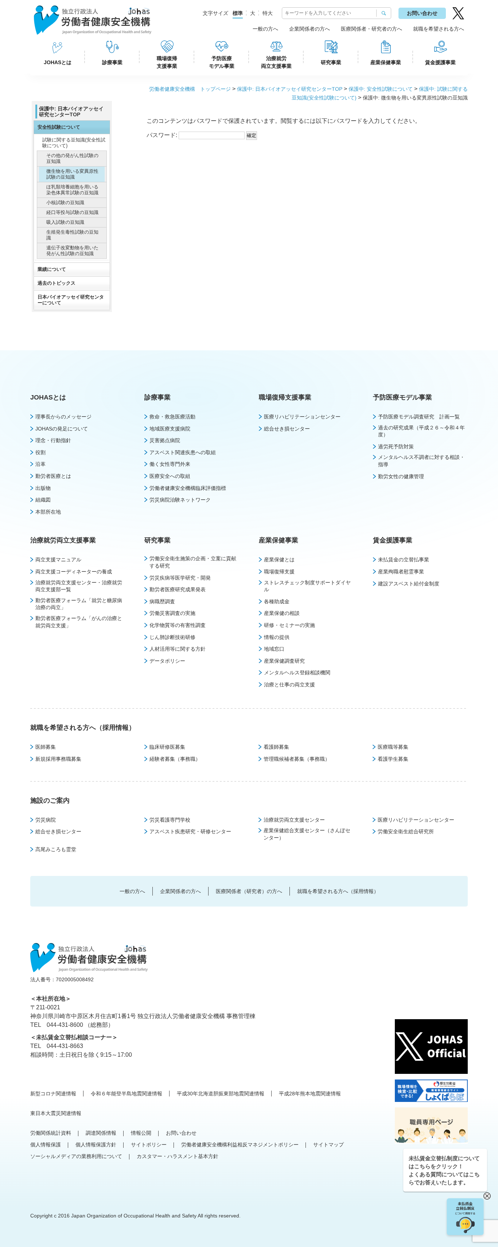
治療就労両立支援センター (294, 820)
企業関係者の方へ (309, 29)
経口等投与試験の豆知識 (72, 212)
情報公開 (141, 1133)
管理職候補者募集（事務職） (297, 759)
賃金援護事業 (440, 62)
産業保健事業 (385, 62)
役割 (40, 452)
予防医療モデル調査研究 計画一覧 (419, 417)
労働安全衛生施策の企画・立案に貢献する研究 (192, 562)
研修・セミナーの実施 (289, 625)
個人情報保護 (45, 1144)
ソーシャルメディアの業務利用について (76, 1156)
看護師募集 (276, 747)
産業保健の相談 (282, 613)
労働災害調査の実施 (172, 613)
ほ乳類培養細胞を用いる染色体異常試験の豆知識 (72, 189)
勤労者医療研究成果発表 (177, 589)
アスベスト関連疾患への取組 (182, 452)
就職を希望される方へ (438, 29)
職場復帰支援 (279, 571)
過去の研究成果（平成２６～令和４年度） (421, 431)
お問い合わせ (422, 13)
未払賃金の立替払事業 (403, 559)
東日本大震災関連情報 (55, 1113)
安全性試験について (59, 127)
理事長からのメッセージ (63, 417)
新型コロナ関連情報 (53, 1093)
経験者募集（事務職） (175, 759)
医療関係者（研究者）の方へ (249, 891)
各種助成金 (276, 601)
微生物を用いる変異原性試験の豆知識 (72, 174)
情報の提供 (276, 637)
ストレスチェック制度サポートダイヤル (307, 586)
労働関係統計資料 (50, 1133)
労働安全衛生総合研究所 (406, 831)
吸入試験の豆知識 (65, 222)
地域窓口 (274, 649)
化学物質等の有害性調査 (177, 625)
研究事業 (331, 62)
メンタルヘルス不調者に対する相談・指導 (421, 460)
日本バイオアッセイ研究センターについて (71, 299)
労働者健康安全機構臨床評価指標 (187, 488)
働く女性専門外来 (169, 464)
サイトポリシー (149, 1144)
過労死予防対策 (396, 446)
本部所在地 (48, 512)
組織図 (43, 500)
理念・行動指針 (53, 440)
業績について (52, 269)
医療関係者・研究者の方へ (371, 29)
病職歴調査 (162, 601)
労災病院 (45, 820)
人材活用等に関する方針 (177, 649)
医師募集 (45, 747)
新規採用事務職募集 (58, 759)
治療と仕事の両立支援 (289, 684)
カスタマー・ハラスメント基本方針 (177, 1156)
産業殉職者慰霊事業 (401, 571)
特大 (267, 13)
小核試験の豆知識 (65, 202)
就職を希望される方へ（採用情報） (82, 727)
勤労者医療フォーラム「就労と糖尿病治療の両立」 (78, 604)
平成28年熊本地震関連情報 (310, 1093)
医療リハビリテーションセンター (302, 417)
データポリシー (167, 661)
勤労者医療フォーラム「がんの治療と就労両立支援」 (78, 621)
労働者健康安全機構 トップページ (190, 89)
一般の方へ (265, 29)
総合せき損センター (287, 429)
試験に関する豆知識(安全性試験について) (73, 142)
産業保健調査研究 (284, 661)
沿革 (40, 464)
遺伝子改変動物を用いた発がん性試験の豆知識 (72, 250)
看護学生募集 (393, 759)
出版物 (43, 488)
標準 (238, 13)
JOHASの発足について (61, 429)
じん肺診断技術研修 (172, 637)
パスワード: (163, 135)
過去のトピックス (56, 283)
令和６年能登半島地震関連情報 (126, 1093)
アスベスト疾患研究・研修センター (190, 831)
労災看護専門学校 (169, 820)
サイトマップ (328, 1144)
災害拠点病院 (164, 440)
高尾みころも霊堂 (55, 849)
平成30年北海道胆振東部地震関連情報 (220, 1093)
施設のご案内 (50, 800)
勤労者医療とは (53, 476)
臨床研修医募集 (167, 747)
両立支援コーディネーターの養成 (73, 571)
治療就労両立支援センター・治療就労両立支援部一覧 (78, 586)
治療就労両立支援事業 (276, 62)
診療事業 (112, 62)
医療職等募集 (393, 747)
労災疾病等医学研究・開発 (180, 578)
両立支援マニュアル (58, 559)
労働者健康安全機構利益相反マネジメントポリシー (240, 1144)
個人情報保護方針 (95, 1144)
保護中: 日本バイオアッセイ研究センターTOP (289, 89)
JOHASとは (57, 62)
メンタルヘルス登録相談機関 (297, 672)
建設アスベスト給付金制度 (408, 584)
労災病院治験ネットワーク (180, 500)
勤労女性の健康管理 (401, 476)
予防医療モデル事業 (221, 62)
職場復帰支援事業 (167, 62)
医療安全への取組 (169, 476)
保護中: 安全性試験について (381, 89)
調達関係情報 (101, 1133)
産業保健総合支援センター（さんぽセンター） (307, 834)
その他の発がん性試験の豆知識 (72, 158)
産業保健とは (279, 559)
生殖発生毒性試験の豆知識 (72, 235)
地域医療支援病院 (169, 429)
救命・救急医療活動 (172, 417)
